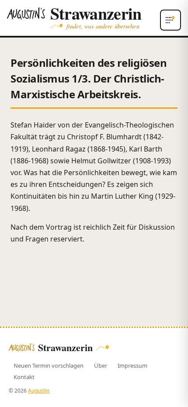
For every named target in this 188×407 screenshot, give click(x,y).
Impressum (132, 365)
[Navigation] (170, 20)
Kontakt (24, 377)
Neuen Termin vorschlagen (49, 365)
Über (100, 365)
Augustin (38, 390)
